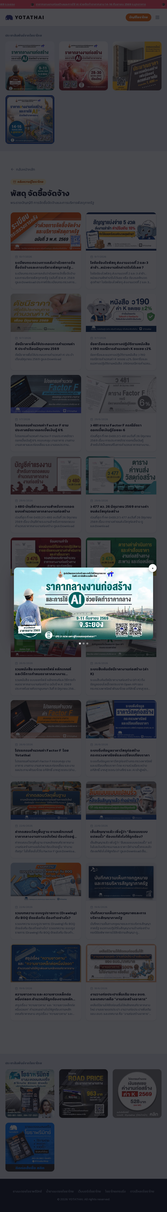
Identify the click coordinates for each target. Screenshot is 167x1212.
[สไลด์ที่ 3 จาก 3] (87, 643)
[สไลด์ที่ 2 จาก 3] (84, 643)
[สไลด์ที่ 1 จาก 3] (80, 643)
